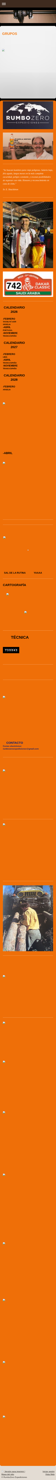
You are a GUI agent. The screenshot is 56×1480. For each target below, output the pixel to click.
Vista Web (50, 1474)
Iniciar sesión (49, 1471)
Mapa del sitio (7, 1474)
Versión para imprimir (14, 1471)
